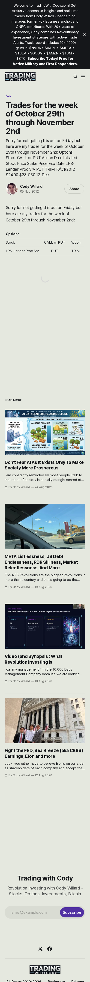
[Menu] (83, 76)
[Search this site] (75, 76)
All (8, 95)
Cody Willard (31, 186)
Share (74, 189)
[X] (40, 948)
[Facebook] (49, 948)
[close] (84, 34)
